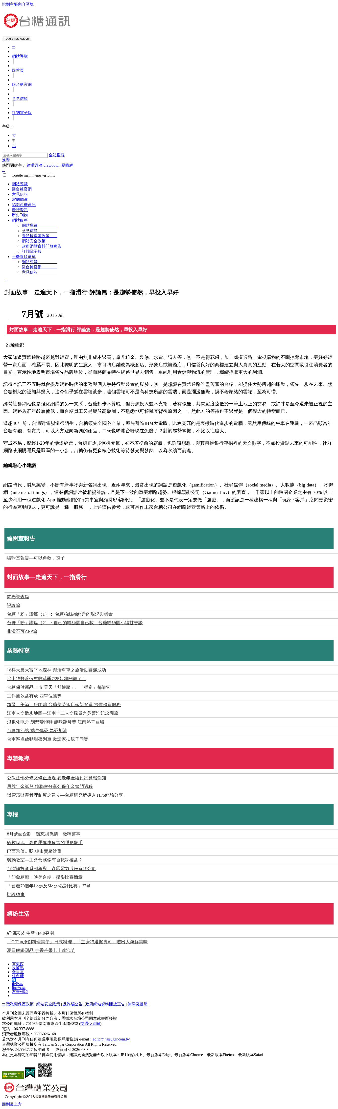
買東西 (18, 964)
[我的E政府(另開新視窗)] (30, 1077)
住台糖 (18, 976)
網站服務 (20, 220)
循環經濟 (35, 165)
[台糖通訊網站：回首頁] (36, 25)
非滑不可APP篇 (22, 631)
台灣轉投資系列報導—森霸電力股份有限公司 (51, 868)
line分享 (18, 988)
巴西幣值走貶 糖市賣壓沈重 (34, 851)
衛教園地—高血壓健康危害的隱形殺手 (45, 842)
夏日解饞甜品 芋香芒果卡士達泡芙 (41, 950)
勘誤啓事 (16, 894)
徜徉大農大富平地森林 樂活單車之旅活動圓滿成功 (56, 670)
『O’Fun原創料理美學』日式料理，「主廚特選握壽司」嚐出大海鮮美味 (77, 941)
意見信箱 (20, 98)
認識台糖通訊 (24, 205)
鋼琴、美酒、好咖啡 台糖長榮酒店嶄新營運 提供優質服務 (64, 704)
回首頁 (18, 70)
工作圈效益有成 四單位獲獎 (34, 695)
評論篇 (13, 605)
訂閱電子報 (22, 113)
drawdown (52, 165)
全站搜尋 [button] (57, 155)
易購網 (67, 165)
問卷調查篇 (18, 596)
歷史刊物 (20, 215)
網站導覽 (20, 56)
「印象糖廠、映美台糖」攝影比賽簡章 (45, 877)
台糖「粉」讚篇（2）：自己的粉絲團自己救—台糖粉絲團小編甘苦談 (75, 622)
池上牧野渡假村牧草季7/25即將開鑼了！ (46, 678)
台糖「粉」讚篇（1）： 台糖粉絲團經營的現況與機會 (60, 614)
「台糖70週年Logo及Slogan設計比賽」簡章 (49, 885)
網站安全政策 (39, 241)
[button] (12, 1104)
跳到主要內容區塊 (18, 4)
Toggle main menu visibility (31, 175)
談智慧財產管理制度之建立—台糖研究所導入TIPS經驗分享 (65, 795)
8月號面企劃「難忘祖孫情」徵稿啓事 (43, 834)
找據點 (18, 968)
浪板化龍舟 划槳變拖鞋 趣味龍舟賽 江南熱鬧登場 (55, 721)
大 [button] (14, 135)
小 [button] (14, 146)
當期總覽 (20, 199)
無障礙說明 (137, 1004)
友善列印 (20, 992)
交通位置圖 (90, 1023)
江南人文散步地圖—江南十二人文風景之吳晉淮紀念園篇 (62, 713)
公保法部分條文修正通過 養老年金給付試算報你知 (56, 777)
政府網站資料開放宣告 (41, 246)
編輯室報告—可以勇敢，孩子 (36, 557)
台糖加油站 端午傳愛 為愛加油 (37, 730)
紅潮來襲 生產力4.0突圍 (30, 933)
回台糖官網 (22, 84)
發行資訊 (20, 210)
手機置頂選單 (24, 256)
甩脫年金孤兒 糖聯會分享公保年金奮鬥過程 (50, 786)
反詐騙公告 (73, 1004)
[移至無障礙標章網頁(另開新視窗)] (13, 1077)
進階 (6, 160)
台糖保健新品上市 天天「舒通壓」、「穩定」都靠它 (59, 687)
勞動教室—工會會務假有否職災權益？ (45, 859)
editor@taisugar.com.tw (111, 1039)
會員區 (18, 972)
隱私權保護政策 (39, 236)
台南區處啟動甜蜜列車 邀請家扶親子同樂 (47, 739)
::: (13, 47)
